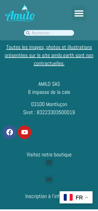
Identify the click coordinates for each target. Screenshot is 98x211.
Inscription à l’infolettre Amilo (55, 196)
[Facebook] (9, 132)
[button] (79, 13)
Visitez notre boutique (49, 154)
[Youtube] (24, 132)
